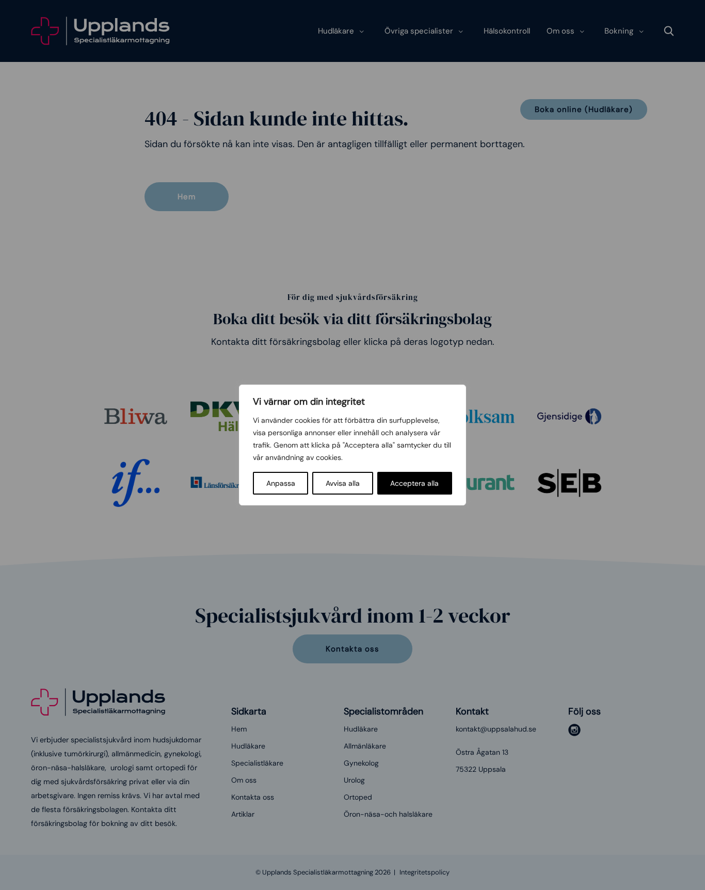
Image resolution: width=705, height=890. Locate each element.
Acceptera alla (414, 483)
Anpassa (280, 483)
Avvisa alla (343, 483)
